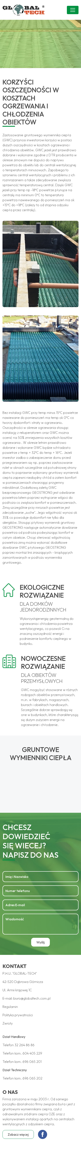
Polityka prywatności (17, 1015)
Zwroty (7, 1023)
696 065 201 (32, 1062)
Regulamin (10, 1007)
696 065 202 (32, 1078)
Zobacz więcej (18, 1134)
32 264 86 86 (24, 1045)
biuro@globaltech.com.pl (31, 998)
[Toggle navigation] (73, 10)
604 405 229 (32, 1053)
